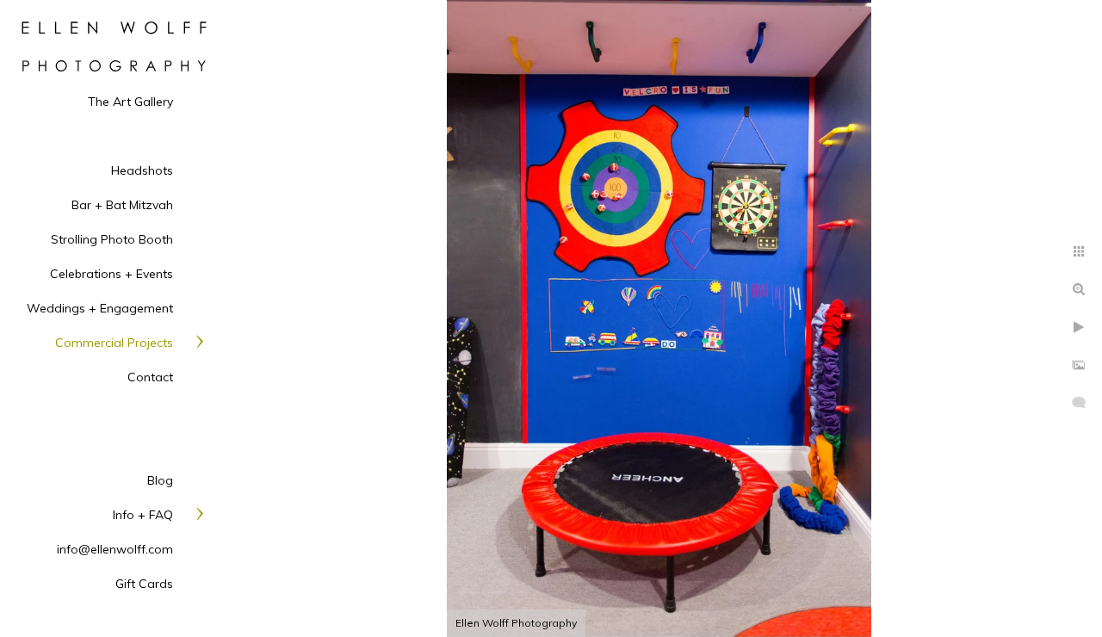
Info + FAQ (143, 515)
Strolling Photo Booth (112, 239)
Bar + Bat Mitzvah (122, 205)
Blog (160, 480)
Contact (150, 377)
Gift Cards (144, 583)
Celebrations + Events (111, 273)
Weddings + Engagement (100, 308)
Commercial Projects (114, 342)
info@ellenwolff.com (115, 549)
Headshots (142, 170)
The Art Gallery (130, 101)
